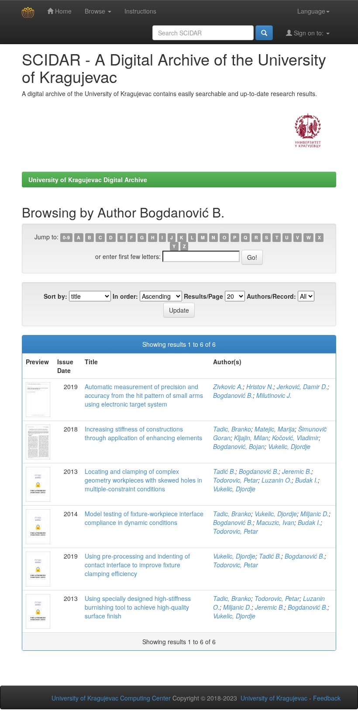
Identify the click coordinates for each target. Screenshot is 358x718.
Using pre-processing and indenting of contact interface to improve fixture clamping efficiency (137, 565)
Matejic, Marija (275, 429)
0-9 (66, 237)
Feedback (327, 698)
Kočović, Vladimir (295, 437)
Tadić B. (224, 471)
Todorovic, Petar (235, 480)
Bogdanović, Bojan (239, 446)
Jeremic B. (296, 471)
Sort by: (55, 296)
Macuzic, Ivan (275, 522)
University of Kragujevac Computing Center (111, 698)
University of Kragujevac (274, 698)
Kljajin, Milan (251, 437)
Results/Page (203, 296)
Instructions (140, 11)
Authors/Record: (271, 296)
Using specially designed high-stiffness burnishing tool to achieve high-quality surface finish (138, 607)
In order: (125, 296)
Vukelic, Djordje (289, 446)
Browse (96, 11)
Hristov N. (259, 386)
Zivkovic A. (228, 386)
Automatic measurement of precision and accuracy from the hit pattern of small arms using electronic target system (144, 395)
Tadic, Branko (232, 429)
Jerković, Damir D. (302, 386)
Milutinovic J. (274, 395)
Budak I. (306, 480)
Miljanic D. (314, 513)
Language (311, 11)
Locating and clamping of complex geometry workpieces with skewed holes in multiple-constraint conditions (143, 480)
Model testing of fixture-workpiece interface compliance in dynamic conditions (144, 518)
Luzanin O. (277, 480)
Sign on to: (308, 32)
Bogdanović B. (233, 395)
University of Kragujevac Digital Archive (87, 179)
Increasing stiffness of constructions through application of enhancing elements (143, 433)
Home (62, 11)
